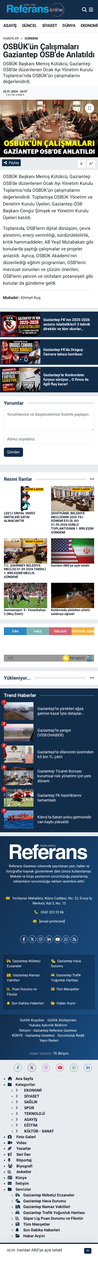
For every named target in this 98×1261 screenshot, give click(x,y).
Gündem (31, 38)
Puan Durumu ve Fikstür (22, 991)
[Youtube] (57, 939)
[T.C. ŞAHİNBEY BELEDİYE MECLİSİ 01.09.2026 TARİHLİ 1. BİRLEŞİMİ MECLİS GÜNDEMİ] (25, 550)
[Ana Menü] (91, 9)
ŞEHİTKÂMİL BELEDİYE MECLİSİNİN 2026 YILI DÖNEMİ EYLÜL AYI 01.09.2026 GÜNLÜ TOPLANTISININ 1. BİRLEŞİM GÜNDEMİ (72, 522)
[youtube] (60, 1068)
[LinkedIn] (49, 939)
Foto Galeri (25, 1137)
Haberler (11, 38)
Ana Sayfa (24, 1078)
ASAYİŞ (9, 25)
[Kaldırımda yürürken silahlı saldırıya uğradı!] (72, 595)
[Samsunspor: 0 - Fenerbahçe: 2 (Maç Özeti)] (25, 595)
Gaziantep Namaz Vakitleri (23, 977)
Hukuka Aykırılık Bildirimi (48, 1025)
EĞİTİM (30, 1125)
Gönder (13, 452)
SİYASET (49, 25)
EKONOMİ (89, 25)
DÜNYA (68, 25)
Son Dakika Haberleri (28, 1003)
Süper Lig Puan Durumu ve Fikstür (53, 1218)
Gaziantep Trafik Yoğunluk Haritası (66, 977)
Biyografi (24, 1166)
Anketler (23, 1171)
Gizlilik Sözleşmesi (61, 1020)
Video (21, 1142)
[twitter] (32, 1068)
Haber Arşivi (66, 1003)
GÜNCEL (29, 25)
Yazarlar (23, 1148)
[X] (32, 939)
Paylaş (14, 163)
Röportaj (23, 1160)
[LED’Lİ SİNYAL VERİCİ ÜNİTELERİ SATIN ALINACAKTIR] (25, 498)
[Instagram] (40, 939)
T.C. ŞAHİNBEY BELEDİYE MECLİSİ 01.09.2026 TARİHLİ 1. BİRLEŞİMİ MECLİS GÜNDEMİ (25, 571)
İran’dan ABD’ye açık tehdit (70, 565)
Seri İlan (23, 1154)
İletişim (22, 1183)
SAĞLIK (30, 1102)
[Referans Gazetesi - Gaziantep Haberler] (34, 9)
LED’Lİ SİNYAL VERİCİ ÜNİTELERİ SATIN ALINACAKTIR (19, 517)
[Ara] (84, 9)
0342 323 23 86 (52, 912)
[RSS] (74, 939)
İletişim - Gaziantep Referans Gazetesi (48, 1030)
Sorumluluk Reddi (71, 1035)
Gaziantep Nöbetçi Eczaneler (24, 963)
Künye (21, 1177)
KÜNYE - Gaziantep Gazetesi (33, 1035)
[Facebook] (24, 939)
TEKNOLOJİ (34, 1113)
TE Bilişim (61, 1053)
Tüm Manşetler (67, 989)
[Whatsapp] (66, 939)
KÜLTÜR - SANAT (38, 1131)
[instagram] (46, 1068)
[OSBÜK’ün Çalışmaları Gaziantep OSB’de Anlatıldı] (49, 128)
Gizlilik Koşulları (32, 1020)
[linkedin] (88, 1068)
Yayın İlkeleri (49, 1040)
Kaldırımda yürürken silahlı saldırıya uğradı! (70, 612)
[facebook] (18, 1068)
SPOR (28, 1108)
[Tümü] (92, 479)
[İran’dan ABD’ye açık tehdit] (72, 550)
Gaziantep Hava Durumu (66, 963)
